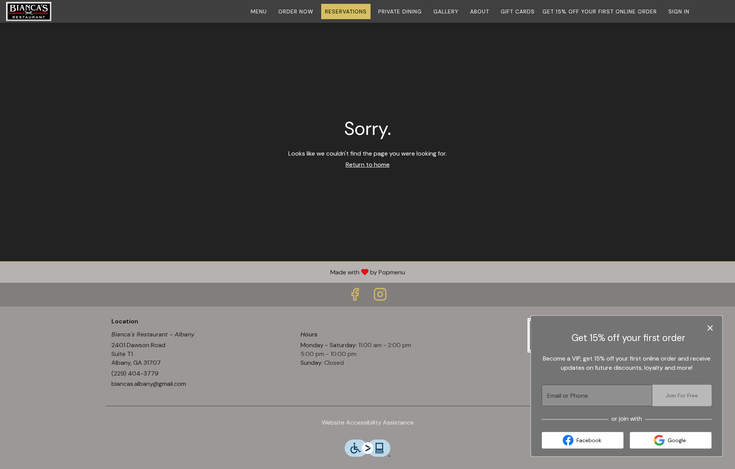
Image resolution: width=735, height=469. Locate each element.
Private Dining (400, 11)
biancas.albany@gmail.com (148, 384)
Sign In (678, 11)
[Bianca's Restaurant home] (40, 11)
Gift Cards (518, 11)
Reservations (346, 11)
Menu (259, 11)
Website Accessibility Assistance (368, 422)
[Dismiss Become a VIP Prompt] (710, 328)
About (479, 11)
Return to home (368, 165)
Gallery (446, 11)
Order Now (296, 11)
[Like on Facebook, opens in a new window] (355, 296)
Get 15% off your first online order (599, 11)
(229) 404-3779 (134, 373)
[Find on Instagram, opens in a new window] (380, 296)
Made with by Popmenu (205, 272)
